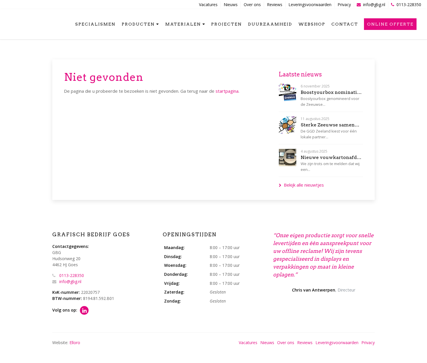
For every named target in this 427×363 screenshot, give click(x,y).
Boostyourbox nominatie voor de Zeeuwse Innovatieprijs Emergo (332, 92)
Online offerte (390, 24)
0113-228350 (409, 4)
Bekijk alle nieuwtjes (304, 185)
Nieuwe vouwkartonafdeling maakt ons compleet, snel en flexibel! (332, 157)
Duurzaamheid (270, 24)
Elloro (74, 342)
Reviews (274, 4)
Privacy (344, 4)
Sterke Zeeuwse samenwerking (332, 125)
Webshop (311, 24)
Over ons (252, 4)
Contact (344, 24)
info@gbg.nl (374, 4)
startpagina (227, 91)
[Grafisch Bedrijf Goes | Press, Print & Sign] (16, 23)
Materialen (183, 24)
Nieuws (231, 4)
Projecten (226, 24)
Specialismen (95, 24)
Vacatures (208, 4)
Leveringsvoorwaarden (309, 4)
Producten (138, 24)
